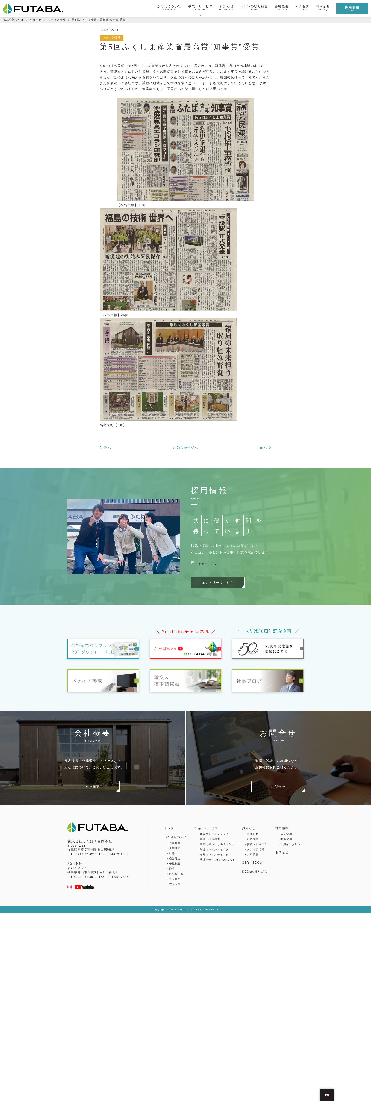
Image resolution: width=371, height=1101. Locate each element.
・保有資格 (173, 879)
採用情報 (282, 828)
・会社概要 (173, 863)
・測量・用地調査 (208, 839)
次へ (107, 447)
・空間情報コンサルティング (216, 844)
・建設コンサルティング (213, 834)
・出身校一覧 (175, 873)
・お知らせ (251, 834)
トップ (169, 828)
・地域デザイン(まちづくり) (215, 859)
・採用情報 (251, 854)
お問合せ (282, 852)
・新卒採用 (285, 834)
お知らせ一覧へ (185, 447)
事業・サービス (206, 828)
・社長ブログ (253, 839)
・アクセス (173, 884)
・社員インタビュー (291, 844)
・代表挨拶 (173, 843)
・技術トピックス (255, 844)
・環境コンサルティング (213, 849)
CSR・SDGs (252, 862)
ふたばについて (175, 837)
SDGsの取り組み (255, 871)
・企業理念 (173, 848)
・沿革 (170, 868)
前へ (263, 447)
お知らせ (248, 828)
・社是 (170, 853)
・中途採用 (285, 839)
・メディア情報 (254, 849)
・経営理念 (173, 858)
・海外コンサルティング (213, 854)
